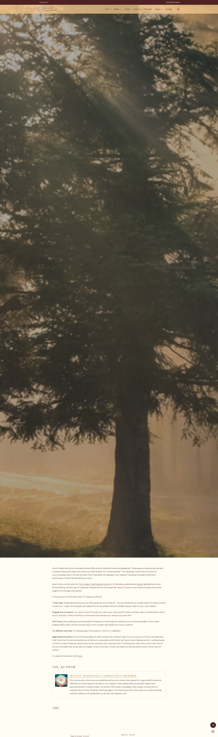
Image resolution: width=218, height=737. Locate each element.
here (80, 656)
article (140, 584)
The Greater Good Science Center (94, 584)
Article (55, 708)
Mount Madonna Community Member (103, 675)
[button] (178, 9)
